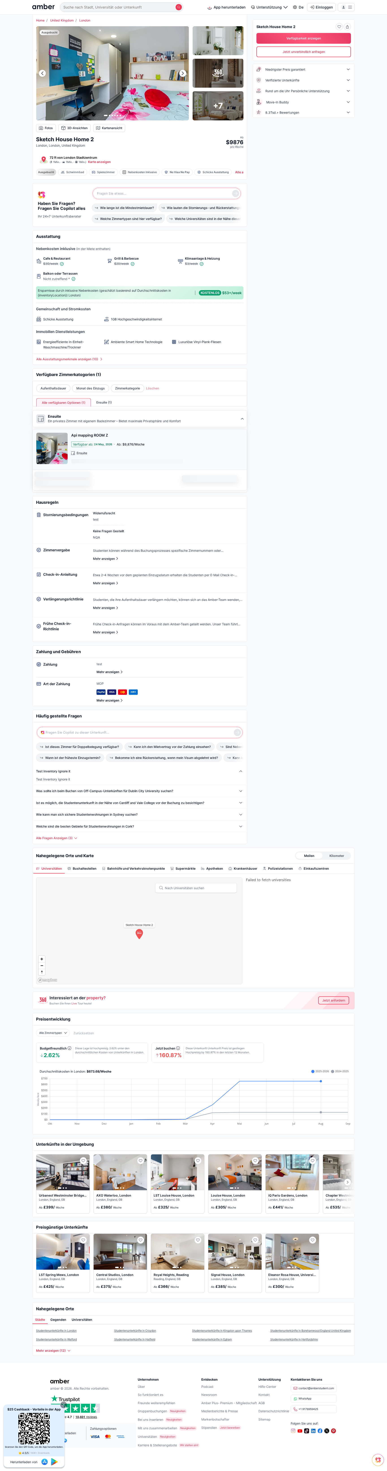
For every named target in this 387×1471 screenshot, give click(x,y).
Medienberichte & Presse (219, 1411)
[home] (43, 7)
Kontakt (264, 1395)
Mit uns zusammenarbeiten (157, 1428)
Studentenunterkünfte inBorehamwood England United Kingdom (310, 1330)
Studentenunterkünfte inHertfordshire (294, 1339)
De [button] (301, 7)
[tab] (49, 868)
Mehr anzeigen (108, 672)
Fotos (49, 128)
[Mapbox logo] (47, 980)
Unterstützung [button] (269, 7)
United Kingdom (62, 20)
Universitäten (147, 1436)
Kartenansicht (112, 128)
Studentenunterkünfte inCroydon (135, 1330)
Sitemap (264, 1419)
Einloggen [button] (324, 7)
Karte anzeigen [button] (99, 162)
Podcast (207, 1386)
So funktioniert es (150, 1395)
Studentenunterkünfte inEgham (212, 1339)
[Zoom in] (42, 959)
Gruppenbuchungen (152, 1411)
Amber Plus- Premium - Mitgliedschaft (229, 1403)
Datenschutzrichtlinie (273, 1411)
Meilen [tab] (309, 856)
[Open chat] (379, 1463)
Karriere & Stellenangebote (157, 1445)
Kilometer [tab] (336, 856)
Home (40, 20)
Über (141, 1386)
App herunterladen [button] (230, 7)
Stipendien (209, 1428)
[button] (63, 1404)
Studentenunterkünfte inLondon (56, 1330)
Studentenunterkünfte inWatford (56, 1339)
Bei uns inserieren (150, 1419)
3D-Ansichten (77, 128)
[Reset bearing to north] (42, 972)
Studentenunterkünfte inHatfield (134, 1339)
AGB (261, 1403)
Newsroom (209, 1395)
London (84, 20)
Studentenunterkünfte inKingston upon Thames (222, 1330)
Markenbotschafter (215, 1419)
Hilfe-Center (267, 1386)
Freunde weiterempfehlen (156, 1403)
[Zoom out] (42, 965)
